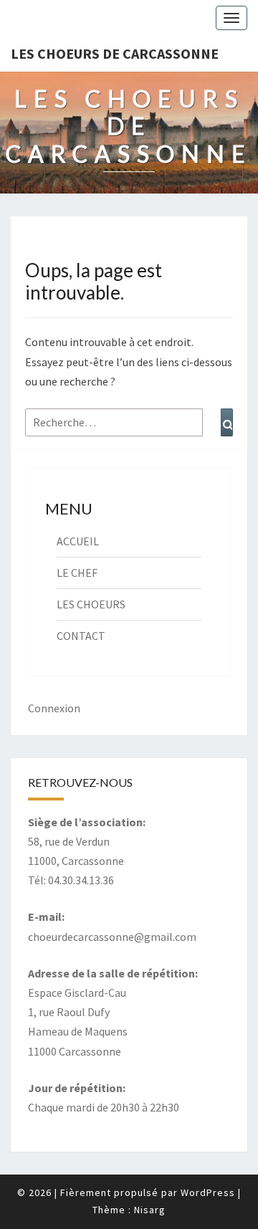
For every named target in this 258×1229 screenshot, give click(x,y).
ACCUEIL (78, 541)
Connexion (54, 708)
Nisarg (150, 1209)
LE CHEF (77, 572)
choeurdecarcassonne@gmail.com (112, 936)
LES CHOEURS (91, 604)
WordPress (208, 1192)
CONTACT (81, 635)
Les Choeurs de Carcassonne (115, 53)
